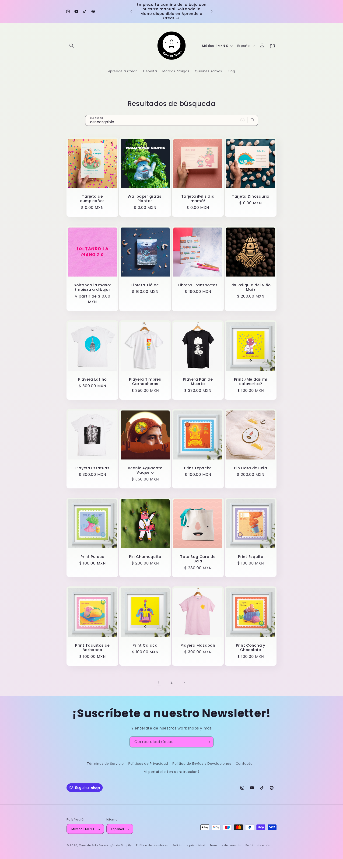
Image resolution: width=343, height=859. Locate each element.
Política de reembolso (152, 845)
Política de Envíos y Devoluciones (201, 763)
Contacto (244, 763)
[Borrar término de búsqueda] (242, 120)
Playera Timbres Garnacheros (145, 381)
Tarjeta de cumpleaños (92, 198)
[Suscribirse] (208, 741)
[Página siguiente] (184, 682)
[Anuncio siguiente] (212, 11)
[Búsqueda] (253, 120)
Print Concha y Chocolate (250, 647)
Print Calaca (145, 645)
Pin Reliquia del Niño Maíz (251, 287)
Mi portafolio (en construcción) (172, 771)
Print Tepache (198, 468)
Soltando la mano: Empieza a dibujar (92, 287)
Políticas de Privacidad (148, 763)
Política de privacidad (189, 845)
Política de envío (257, 845)
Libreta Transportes (198, 285)
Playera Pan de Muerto (198, 381)
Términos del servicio (225, 845)
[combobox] (171, 120)
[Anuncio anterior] (131, 11)
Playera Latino (92, 379)
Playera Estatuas (92, 468)
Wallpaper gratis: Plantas (145, 198)
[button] (71, 46)
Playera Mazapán (198, 645)
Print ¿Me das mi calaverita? (250, 381)
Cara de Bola (88, 845)
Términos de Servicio (105, 763)
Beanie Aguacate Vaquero (145, 470)
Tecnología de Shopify (115, 845)
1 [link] (159, 682)
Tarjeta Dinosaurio (250, 196)
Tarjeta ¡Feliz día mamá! (198, 198)
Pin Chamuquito (145, 556)
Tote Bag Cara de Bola (198, 559)
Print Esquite (250, 556)
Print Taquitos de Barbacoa (92, 647)
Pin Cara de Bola (250, 468)
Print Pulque (92, 556)
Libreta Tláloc (145, 285)
